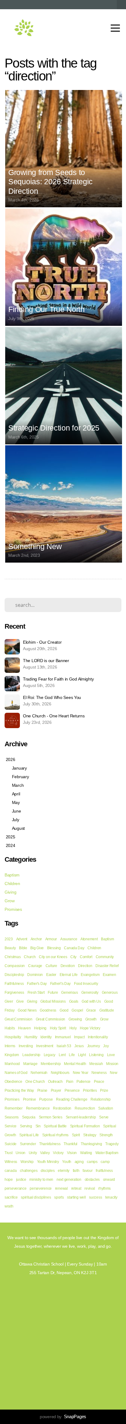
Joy (106, 1046)
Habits (10, 1028)
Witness (11, 1162)
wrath (9, 1206)
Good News (27, 1010)
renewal (61, 1188)
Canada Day (74, 948)
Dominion (35, 975)
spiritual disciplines (36, 1197)
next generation (69, 1179)
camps (92, 1162)
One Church (35, 1081)
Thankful (70, 1144)
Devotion (68, 966)
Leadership (31, 1055)
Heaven (24, 1028)
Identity (46, 1037)
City (73, 957)
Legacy (49, 1055)
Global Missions (53, 1001)
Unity (33, 1153)
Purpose (46, 1099)
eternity (63, 1170)
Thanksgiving (91, 1144)
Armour (51, 939)
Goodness (48, 1010)
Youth (66, 1162)
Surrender (28, 1144)
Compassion (15, 966)
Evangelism (90, 975)
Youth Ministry (48, 1162)
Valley (45, 1153)
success (95, 1197)
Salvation (105, 1108)
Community (105, 957)
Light (82, 1055)
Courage (35, 966)
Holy (73, 1028)
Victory (58, 1153)
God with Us (91, 1001)
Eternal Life (69, 975)
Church (29, 957)
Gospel (77, 1010)
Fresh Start (36, 992)
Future (53, 992)
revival (89, 1188)
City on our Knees (53, 957)
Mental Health (75, 1064)
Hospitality (13, 1037)
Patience (83, 1081)
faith (76, 1170)
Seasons (12, 1117)
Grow (10, 900)
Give (20, 1001)
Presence (72, 1090)
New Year (80, 1073)
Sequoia (28, 1117)
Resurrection (85, 1108)
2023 (9, 939)
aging (79, 1162)
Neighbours (60, 1073)
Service (11, 1126)
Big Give (37, 948)
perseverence (41, 1188)
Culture (51, 966)
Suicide (11, 1144)
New (113, 1073)
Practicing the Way (19, 1090)
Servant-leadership (81, 1117)
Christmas (12, 957)
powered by (63, 1416)
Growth (91, 1019)
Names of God (16, 1073)
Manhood (12, 1064)
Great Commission (50, 1019)
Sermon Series (50, 1117)
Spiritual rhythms (55, 1135)
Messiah (96, 1064)
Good (64, 1010)
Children (12, 883)
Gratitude (106, 1010)
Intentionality (98, 1037)
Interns (10, 1046)
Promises (13, 909)
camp (105, 1162)
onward (109, 1179)
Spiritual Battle (55, 1126)
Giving (10, 892)
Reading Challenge (71, 1099)
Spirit (76, 1135)
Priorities (90, 1090)
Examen (109, 975)
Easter (51, 975)
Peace (99, 1081)
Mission (112, 1064)
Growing (75, 1019)
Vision (72, 1153)
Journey (93, 1046)
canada (11, 1170)
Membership (51, 1064)
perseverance (16, 1188)
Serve (104, 1117)
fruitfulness (104, 1170)
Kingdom (12, 1055)
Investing (26, 1046)
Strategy (89, 1135)
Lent (62, 1055)
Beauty (10, 948)
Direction (85, 966)
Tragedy (111, 1144)
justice (21, 1179)
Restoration (62, 1108)
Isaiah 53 (64, 1046)
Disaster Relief (107, 966)
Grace (91, 1010)
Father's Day (37, 983)
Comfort (86, 957)
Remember (14, 1108)
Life (72, 1055)
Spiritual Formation (85, 1126)
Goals (74, 1001)
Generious (69, 992)
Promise (29, 1099)
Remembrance (38, 1108)
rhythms (104, 1188)
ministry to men (41, 1179)
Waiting (86, 1153)
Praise (42, 1090)
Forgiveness (14, 992)
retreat (76, 1188)
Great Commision (18, 1019)
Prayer (56, 1090)
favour (87, 1170)
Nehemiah (39, 1073)
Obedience (13, 1081)
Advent (21, 939)
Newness (98, 1073)
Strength (106, 1135)
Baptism (12, 874)
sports (59, 1197)
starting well (76, 1197)
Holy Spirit (58, 1028)
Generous (110, 992)
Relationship (101, 1099)
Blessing (54, 948)
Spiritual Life (29, 1135)
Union (20, 1153)
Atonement (89, 939)
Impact (79, 1037)
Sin (38, 1126)
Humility (30, 1037)
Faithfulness (14, 983)
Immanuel (63, 1037)
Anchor (36, 939)
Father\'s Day (60, 983)
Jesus (79, 1046)
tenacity (111, 1197)
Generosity (89, 992)
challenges (28, 1170)
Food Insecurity (86, 983)
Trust (9, 1153)
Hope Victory (90, 1028)
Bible (23, 948)
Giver (9, 1001)
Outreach (55, 1081)
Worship (27, 1162)
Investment (44, 1046)
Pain (69, 1081)
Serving (26, 1126)
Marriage (30, 1064)
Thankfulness (50, 1144)
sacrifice (11, 1197)
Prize (104, 1090)
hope (9, 1179)
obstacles (92, 1179)
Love (111, 1055)
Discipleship (14, 975)
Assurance (68, 939)
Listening (96, 1055)
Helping (40, 1028)
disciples (47, 1170)
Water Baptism (106, 1153)
